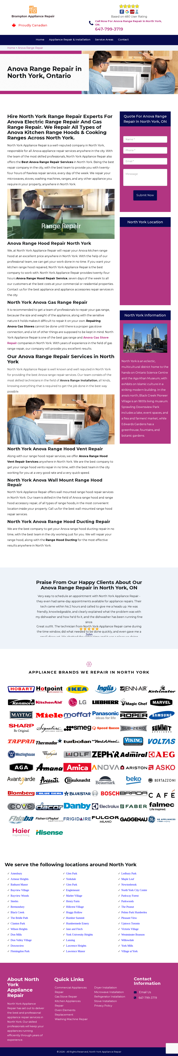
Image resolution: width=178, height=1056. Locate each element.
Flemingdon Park (20, 951)
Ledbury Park (128, 873)
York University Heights (79, 934)
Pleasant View (129, 917)
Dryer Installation (105, 987)
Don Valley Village (21, 940)
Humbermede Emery (77, 923)
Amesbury (16, 873)
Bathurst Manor (19, 884)
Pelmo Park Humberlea (134, 912)
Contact (123, 39)
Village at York (129, 951)
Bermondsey (18, 906)
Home (40, 39)
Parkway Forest (130, 895)
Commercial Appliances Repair (71, 990)
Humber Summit (75, 917)
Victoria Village (130, 929)
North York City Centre (134, 890)
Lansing (70, 940)
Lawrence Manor (75, 951)
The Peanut (127, 906)
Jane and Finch (74, 929)
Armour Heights (20, 879)
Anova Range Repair (30, 47)
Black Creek (17, 912)
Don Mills (16, 934)
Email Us (145, 992)
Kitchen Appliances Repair (67, 1003)
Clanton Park (18, 923)
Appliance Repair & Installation (69, 39)
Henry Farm (72, 901)
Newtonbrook (129, 884)
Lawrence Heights (76, 945)
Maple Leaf (127, 879)
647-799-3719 (109, 29)
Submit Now (145, 195)
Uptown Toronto (130, 923)
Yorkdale (71, 879)
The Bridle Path (19, 917)
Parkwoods (127, 901)
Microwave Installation (109, 992)
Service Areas (104, 39)
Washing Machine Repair (71, 1019)
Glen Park (71, 873)
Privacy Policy (103, 1005)
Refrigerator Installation (109, 996)
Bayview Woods (20, 895)
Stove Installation (105, 1001)
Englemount (72, 890)
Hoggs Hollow (74, 912)
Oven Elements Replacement (65, 1012)
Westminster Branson (133, 934)
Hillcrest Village (75, 906)
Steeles (14, 901)
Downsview (17, 945)
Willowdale (127, 940)
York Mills (127, 945)
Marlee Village (74, 895)
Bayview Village (20, 890)
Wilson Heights (19, 929)
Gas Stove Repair (66, 996)
